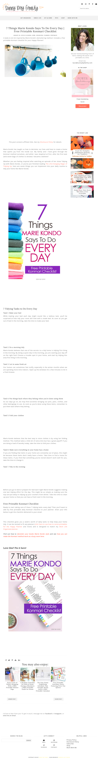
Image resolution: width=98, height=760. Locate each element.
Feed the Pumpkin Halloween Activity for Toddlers (82, 152)
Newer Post (12, 699)
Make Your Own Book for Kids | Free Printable (82, 191)
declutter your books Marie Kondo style (33, 534)
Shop (63, 18)
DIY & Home (48, 18)
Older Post (58, 699)
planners (47, 35)
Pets (56, 18)
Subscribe (70, 744)
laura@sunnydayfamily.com (82, 63)
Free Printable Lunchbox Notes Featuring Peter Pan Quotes (58, 685)
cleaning (28, 35)
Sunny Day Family (43, 757)
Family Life (37, 18)
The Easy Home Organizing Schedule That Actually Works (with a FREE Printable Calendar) (43, 687)
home (33, 35)
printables (54, 35)
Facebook (48, 714)
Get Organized (26, 18)
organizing (39, 35)
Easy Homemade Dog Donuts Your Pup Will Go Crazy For (82, 177)
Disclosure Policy (46, 142)
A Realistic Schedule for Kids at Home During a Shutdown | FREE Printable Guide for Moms (27, 686)
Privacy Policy (71, 740)
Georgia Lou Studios (64, 757)
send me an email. (9, 715)
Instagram (57, 714)
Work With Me (72, 18)
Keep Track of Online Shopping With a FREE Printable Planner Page (12, 686)
